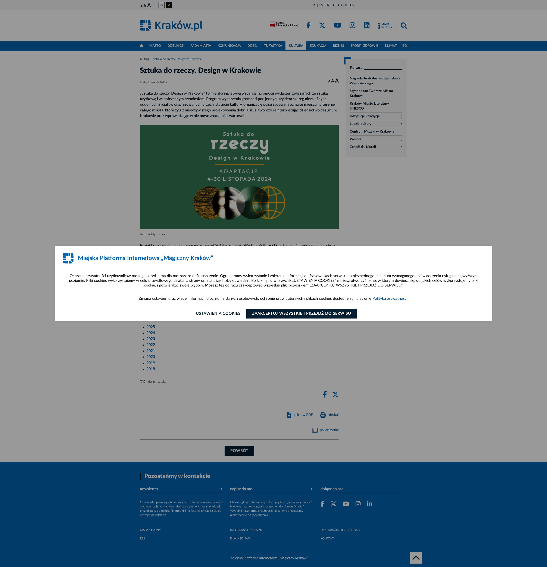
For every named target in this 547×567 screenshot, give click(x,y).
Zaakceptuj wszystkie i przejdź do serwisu (301, 314)
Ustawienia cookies (218, 314)
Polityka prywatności (389, 299)
